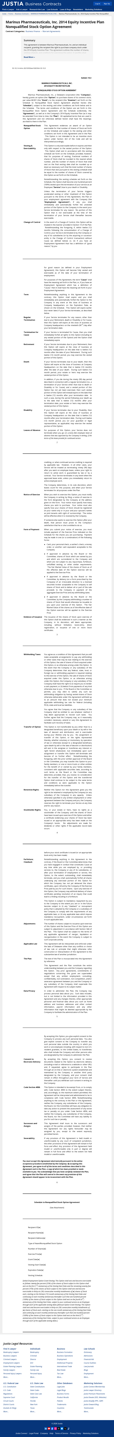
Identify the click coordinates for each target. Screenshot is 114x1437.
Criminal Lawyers (10, 1359)
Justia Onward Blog (91, 1404)
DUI (31, 1363)
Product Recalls (63, 1397)
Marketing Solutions (93, 9)
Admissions (88, 1356)
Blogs (86, 1370)
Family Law (34, 1370)
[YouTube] (49, 1428)
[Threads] (58, 1428)
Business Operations (65, 1356)
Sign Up (107, 4)
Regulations (7, 1394)
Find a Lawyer (8, 9)
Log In (97, 4)
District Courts (8, 1404)
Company (44, 1433)
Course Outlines (90, 1363)
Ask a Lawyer (22, 9)
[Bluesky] (62, 1428)
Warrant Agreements (51, 31)
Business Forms (63, 1394)
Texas (32, 1408)
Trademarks (61, 1404)
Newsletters (78, 9)
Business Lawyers (10, 1356)
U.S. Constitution (9, 1386)
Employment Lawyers (11, 1363)
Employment (62, 1359)
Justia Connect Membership (94, 1386)
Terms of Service (61, 1433)
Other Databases (64, 1383)
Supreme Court (9, 1397)
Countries (60, 1408)
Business (61, 1348)
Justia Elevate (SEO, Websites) (95, 1397)
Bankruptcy (34, 1352)
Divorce (33, 1359)
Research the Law (37, 9)
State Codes (34, 1390)
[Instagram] (55, 1428)
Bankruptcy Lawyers (11, 1352)
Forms (10, 14)
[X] (65, 1428)
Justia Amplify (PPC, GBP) (93, 1401)
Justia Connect (21, 1433)
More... (6, 1377)
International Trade (64, 1366)
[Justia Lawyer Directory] (68, 1428)
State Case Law (36, 1394)
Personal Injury (36, 1373)
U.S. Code (7, 1390)
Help (51, 1433)
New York (33, 1404)
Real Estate (61, 1370)
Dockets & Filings (9, 1408)
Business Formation (64, 1352)
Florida (33, 1401)
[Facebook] (52, 1428)
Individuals (35, 1348)
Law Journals (89, 1366)
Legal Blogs (61, 1390)
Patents (60, 1401)
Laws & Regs (65, 9)
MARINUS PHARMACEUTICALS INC (44, 14)
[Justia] (12, 4)
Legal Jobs (61, 1386)
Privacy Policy (75, 1433)
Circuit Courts (8, 1401)
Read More (28, 57)
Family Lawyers (9, 1370)
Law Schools (52, 9)
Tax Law (60, 1373)
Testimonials (89, 1408)
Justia (4, 14)
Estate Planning (36, 1366)
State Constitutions (37, 1386)
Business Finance (33, 31)
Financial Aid (89, 1359)
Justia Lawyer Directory (92, 1390)
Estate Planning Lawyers (12, 1366)
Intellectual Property (64, 1363)
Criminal (33, 1356)
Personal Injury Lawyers (12, 1373)
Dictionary (88, 1352)
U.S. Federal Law (10, 1383)
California (34, 1397)
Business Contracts (22, 14)
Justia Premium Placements (94, 1394)
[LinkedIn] (45, 1428)
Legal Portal (34, 1433)
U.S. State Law (36, 1383)
